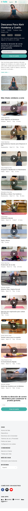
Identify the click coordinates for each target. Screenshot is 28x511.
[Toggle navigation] (1, 2)
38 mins (18, 339)
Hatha (2, 171)
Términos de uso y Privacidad (9, 438)
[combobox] (9, 467)
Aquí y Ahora (5, 240)
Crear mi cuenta (14, 56)
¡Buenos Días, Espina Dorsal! (10, 289)
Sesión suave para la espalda (11, 337)
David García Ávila (6, 335)
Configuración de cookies (8, 444)
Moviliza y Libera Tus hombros (11, 194)
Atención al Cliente (6, 451)
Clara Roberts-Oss (6, 168)
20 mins (19, 266)
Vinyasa (3, 121)
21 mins (20, 220)
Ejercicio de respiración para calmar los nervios (13, 312)
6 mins (17, 171)
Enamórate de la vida (8, 265)
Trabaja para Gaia (6, 454)
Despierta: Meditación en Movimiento (13, 169)
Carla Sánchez (5, 117)
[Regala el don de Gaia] (16, 2)
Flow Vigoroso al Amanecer (10, 119)
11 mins (22, 147)
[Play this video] (14, 108)
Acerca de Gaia (5, 430)
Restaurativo (4, 147)
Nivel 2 (9, 121)
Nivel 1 (8, 171)
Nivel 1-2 (12, 147)
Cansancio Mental (7, 218)
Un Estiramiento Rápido (9, 362)
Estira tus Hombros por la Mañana (12, 386)
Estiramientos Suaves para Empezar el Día (14, 144)
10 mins (18, 121)
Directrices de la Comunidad (9, 436)
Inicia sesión (22, 2)
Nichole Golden (5, 287)
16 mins (22, 196)
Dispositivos (4, 433)
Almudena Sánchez (6, 192)
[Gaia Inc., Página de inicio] (5, 2)
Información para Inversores (9, 461)
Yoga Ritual (4, 216)
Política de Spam (6, 441)
